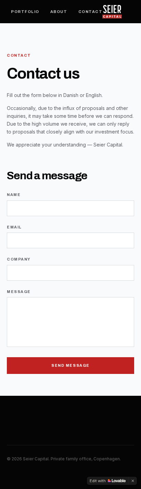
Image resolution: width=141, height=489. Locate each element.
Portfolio (25, 12)
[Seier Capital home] (112, 11)
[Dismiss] (133, 481)
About (58, 12)
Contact (90, 12)
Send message (70, 365)
